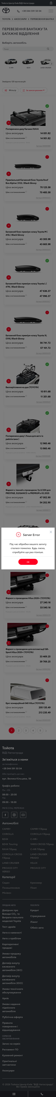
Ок (28, 562)
